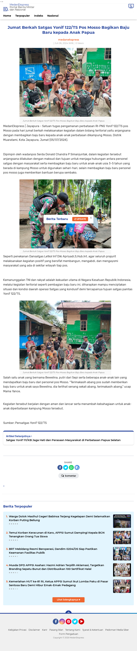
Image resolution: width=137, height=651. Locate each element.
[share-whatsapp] (71, 467)
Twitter (76, 626)
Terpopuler (22, 15)
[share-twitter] (65, 467)
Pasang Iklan (56, 629)
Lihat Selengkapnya (68, 599)
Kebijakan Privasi (17, 629)
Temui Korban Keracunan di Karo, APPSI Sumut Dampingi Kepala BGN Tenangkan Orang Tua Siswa (57, 534)
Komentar (70, 475)
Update (81, 219)
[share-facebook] (59, 467)
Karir (44, 629)
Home (7, 15)
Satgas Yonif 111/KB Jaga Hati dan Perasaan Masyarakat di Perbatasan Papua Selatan (63, 440)
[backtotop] (68, 613)
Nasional (53, 15)
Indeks (38, 15)
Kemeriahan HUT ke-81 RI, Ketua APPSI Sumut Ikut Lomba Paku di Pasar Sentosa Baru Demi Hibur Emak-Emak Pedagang (58, 583)
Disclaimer (34, 629)
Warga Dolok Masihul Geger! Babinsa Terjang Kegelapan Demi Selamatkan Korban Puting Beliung (59, 518)
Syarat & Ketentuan (92, 629)
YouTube (83, 626)
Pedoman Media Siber (117, 629)
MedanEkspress (19, 4)
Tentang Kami (72, 629)
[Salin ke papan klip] (77, 467)
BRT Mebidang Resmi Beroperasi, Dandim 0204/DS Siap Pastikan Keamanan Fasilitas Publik (53, 550)
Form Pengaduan (68, 634)
